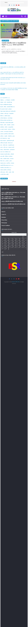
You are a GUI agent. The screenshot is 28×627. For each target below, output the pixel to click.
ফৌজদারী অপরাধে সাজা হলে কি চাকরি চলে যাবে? (14, 201)
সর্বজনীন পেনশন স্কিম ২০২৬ (5, 167)
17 (6, 243)
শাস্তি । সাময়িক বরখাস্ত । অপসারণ (6, 158)
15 (24, 241)
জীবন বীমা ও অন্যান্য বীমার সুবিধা (6, 122)
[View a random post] (25, 16)
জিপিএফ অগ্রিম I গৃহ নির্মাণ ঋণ (6, 120)
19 (13, 243)
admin (9, 49)
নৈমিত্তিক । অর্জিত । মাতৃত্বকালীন (6, 127)
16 (2, 243)
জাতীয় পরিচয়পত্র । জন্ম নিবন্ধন (6, 118)
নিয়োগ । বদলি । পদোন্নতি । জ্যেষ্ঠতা (7, 124)
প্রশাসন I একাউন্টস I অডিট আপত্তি (7, 133)
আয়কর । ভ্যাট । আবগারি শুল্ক (6, 102)
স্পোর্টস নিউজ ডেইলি (4, 174)
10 (6, 241)
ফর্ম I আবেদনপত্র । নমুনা (5, 138)
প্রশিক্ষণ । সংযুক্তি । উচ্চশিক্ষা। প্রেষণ (7, 136)
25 (9, 246)
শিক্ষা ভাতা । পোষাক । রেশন (6, 160)
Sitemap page (4, 222)
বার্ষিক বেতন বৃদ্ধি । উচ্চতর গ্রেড (6, 142)
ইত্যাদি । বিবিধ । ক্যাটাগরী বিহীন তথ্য (7, 106)
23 (2, 246)
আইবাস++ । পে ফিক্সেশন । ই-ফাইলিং (7, 100)
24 (6, 246)
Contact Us (3, 214)
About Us (3, 211)
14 (20, 241)
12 (13, 241)
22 (24, 243)
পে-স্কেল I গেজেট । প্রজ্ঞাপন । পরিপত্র (7, 129)
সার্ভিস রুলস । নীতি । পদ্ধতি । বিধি (7, 172)
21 (20, 243)
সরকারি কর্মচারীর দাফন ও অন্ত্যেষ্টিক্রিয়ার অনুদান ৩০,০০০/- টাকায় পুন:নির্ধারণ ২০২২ (14, 45)
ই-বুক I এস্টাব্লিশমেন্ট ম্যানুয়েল (6, 104)
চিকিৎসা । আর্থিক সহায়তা (5, 40)
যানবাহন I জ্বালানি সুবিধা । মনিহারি (7, 154)
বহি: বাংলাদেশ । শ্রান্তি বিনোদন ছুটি (7, 140)
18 (9, 243)
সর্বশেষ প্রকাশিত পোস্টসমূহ (5, 169)
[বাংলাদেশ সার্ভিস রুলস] (3, 16)
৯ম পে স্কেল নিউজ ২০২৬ (5, 97)
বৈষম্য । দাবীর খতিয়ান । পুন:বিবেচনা (7, 149)
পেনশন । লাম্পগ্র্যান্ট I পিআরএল (6, 131)
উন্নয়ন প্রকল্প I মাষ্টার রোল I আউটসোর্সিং (8, 111)
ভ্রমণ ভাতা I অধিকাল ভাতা (5, 151)
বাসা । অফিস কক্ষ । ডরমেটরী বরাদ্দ (7, 145)
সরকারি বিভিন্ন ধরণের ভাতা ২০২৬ (6, 165)
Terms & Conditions (5, 225)
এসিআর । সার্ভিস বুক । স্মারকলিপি (6, 113)
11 (9, 241)
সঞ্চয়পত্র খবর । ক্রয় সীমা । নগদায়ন (7, 163)
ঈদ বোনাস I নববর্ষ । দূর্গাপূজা (6, 109)
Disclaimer (3, 217)
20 (17, 243)
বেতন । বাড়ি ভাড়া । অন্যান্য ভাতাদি (7, 147)
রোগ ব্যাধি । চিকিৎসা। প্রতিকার (6, 156)
